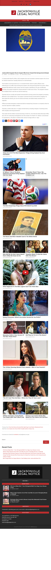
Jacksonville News (26, 74)
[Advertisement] (25, 62)
